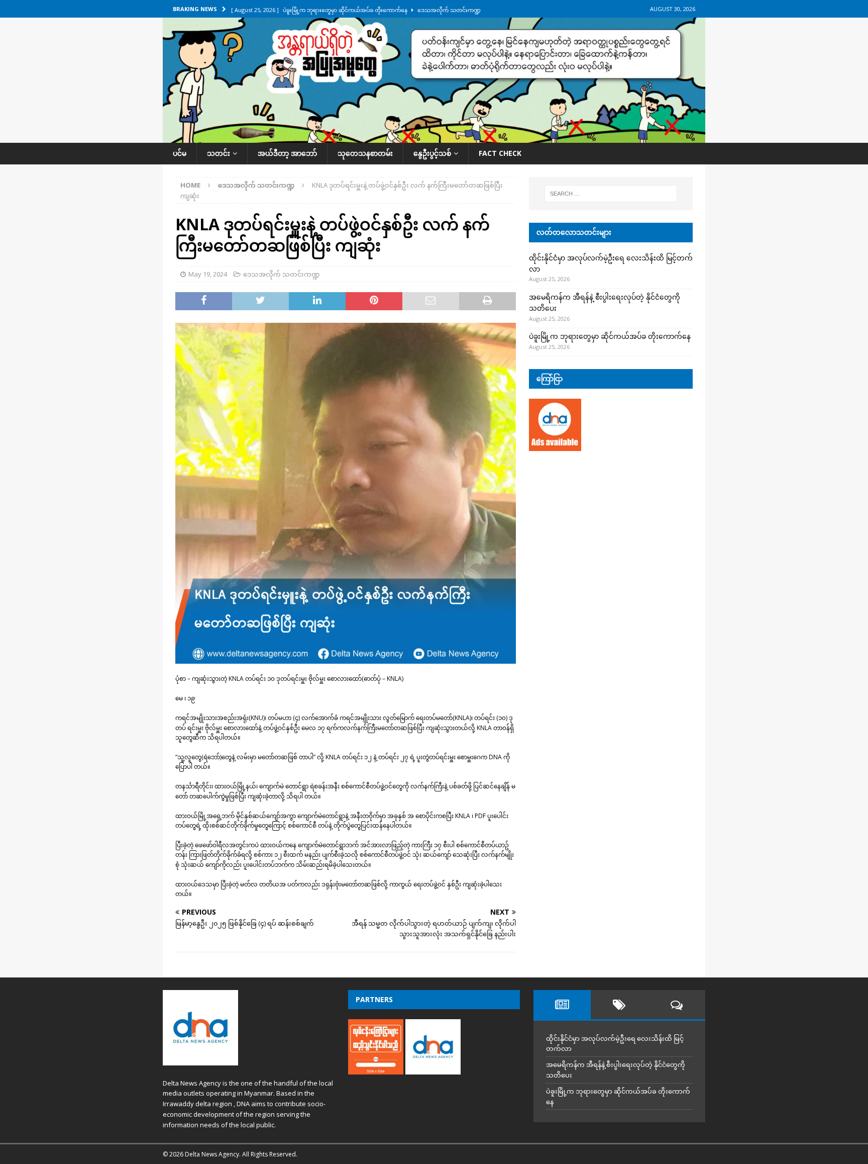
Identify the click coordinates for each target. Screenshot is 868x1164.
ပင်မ (179, 153)
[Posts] (562, 1004)
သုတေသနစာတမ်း (365, 153)
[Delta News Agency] (434, 137)
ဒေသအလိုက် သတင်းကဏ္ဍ (281, 274)
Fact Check (500, 153)
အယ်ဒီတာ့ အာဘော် (287, 153)
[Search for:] (611, 193)
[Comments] (676, 1004)
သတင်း (218, 153)
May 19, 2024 (207, 274)
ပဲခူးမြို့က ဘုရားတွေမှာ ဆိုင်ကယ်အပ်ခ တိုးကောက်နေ (610, 336)
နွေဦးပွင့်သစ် (432, 153)
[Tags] (619, 1004)
